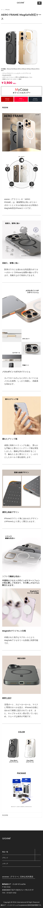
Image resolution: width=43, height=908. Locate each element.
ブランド (5, 858)
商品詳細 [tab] (5, 107)
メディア (5, 864)
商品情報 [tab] (5, 815)
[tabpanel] (21, 461)
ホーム (2, 9)
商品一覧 (5, 852)
